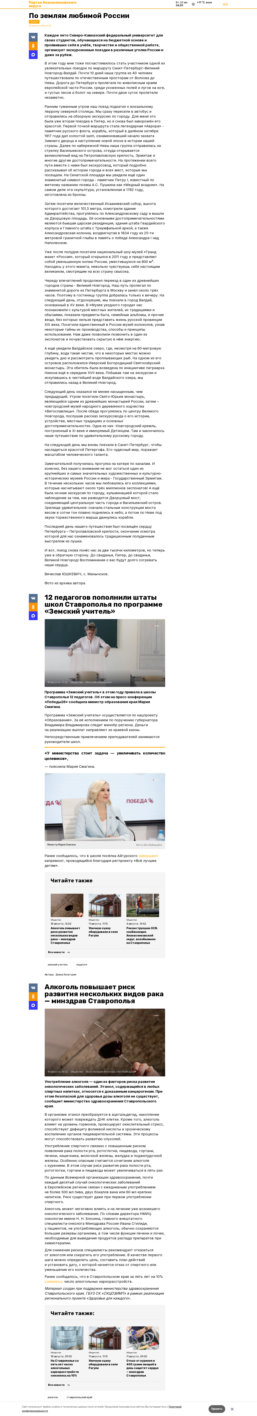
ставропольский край (79, 1397)
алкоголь (53, 1397)
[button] (105, 653)
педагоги (81, 964)
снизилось (54, 1281)
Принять (216, 1408)
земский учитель (58, 964)
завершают (148, 856)
